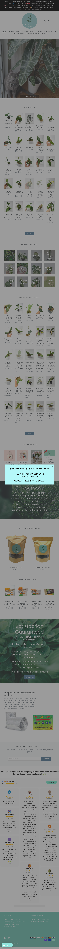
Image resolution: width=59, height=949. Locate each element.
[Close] (52, 466)
